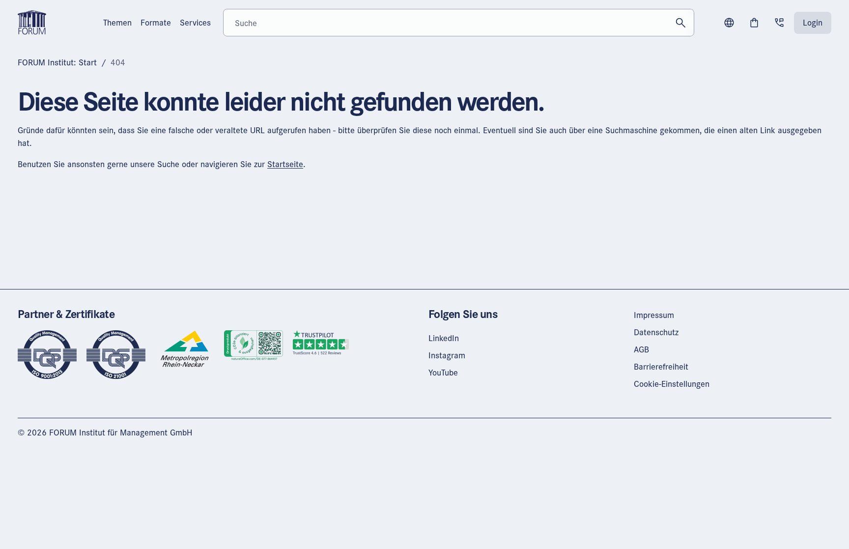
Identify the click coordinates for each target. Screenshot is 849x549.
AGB (641, 349)
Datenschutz (656, 332)
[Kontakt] (779, 22)
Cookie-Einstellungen (671, 383)
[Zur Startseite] (32, 21)
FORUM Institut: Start (57, 62)
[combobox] (458, 22)
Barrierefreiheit (661, 366)
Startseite (285, 164)
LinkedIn (443, 338)
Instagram (446, 355)
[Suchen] (680, 22)
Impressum (654, 314)
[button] (729, 22)
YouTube (443, 372)
